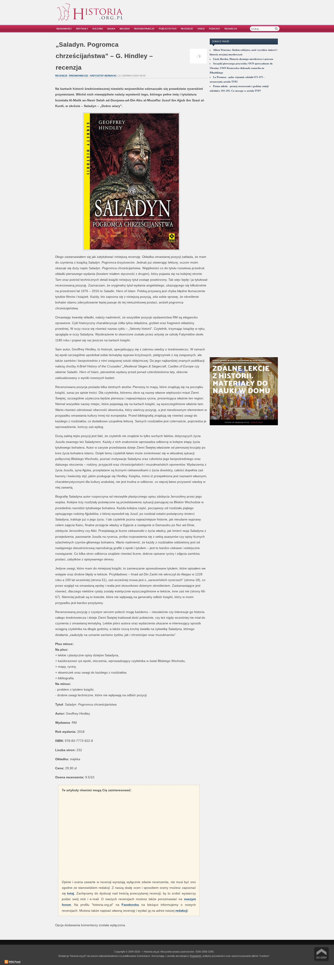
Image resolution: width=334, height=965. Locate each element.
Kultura (97, 28)
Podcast (214, 28)
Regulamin (195, 956)
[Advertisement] (227, 15)
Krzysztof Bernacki (103, 75)
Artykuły (82, 28)
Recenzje (187, 28)
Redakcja (230, 28)
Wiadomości (64, 28)
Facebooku (130, 904)
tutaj (70, 893)
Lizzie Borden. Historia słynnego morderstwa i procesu (243, 59)
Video (201, 28)
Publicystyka (168, 28)
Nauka (111, 28)
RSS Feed (14, 961)
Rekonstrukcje (144, 28)
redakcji (181, 910)
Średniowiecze (78, 75)
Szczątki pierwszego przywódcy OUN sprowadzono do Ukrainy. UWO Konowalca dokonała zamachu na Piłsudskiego (241, 68)
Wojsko (125, 28)
